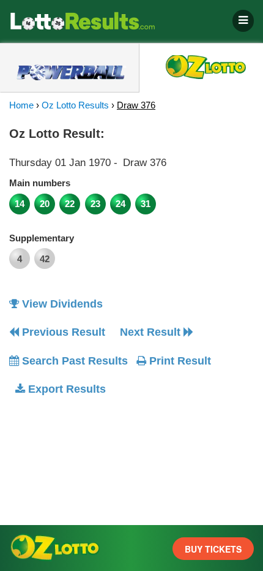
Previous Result (62, 332)
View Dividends (61, 304)
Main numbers (39, 183)
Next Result (151, 332)
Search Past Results (73, 361)
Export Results (65, 389)
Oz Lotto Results (75, 105)
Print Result (178, 361)
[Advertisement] (112, 483)
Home (21, 105)
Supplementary (41, 238)
